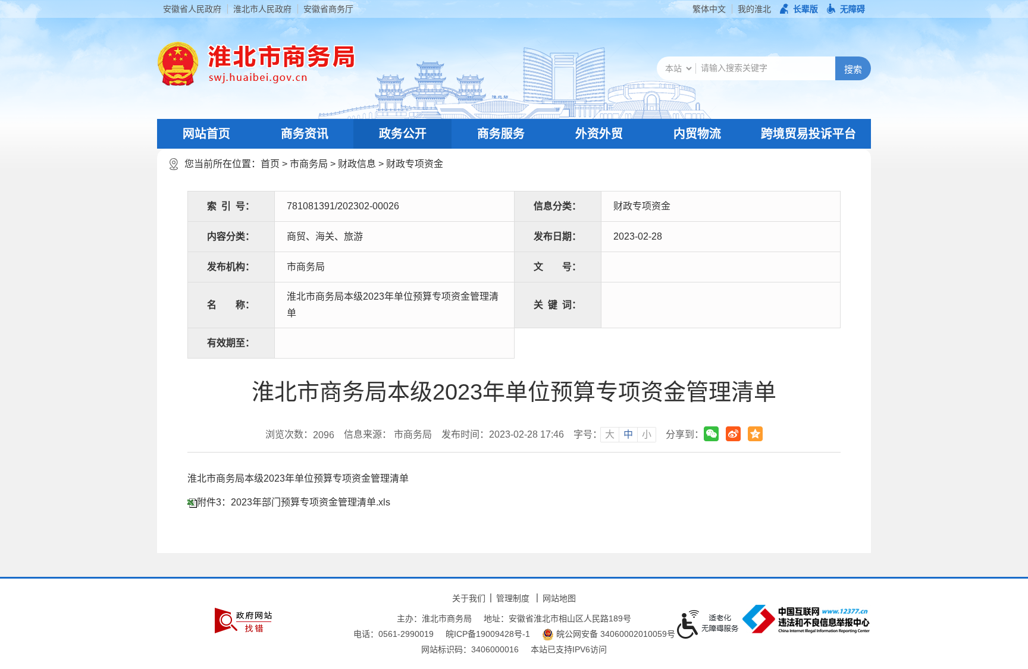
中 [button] (628, 434)
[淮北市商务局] (277, 63)
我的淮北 (754, 9)
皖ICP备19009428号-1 (488, 634)
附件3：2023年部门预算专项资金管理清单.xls (293, 502)
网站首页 (206, 133)
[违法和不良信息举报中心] (806, 619)
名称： (231, 305)
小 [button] (646, 434)
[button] (799, 9)
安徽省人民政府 (192, 9)
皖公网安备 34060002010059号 (614, 634)
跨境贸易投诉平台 (808, 133)
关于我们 (468, 598)
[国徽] (178, 64)
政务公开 (403, 133)
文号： (557, 267)
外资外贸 (599, 133)
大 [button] (610, 434)
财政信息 (357, 164)
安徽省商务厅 (328, 9)
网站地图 (559, 598)
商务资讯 (304, 133)
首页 (270, 164)
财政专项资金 (414, 164)
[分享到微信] (711, 433)
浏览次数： (299, 434)
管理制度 (512, 598)
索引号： (231, 206)
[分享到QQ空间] (755, 433)
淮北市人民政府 (262, 9)
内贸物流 (697, 133)
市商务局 (309, 164)
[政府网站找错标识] (243, 620)
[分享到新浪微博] (733, 433)
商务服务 (501, 133)
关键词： (557, 305)
